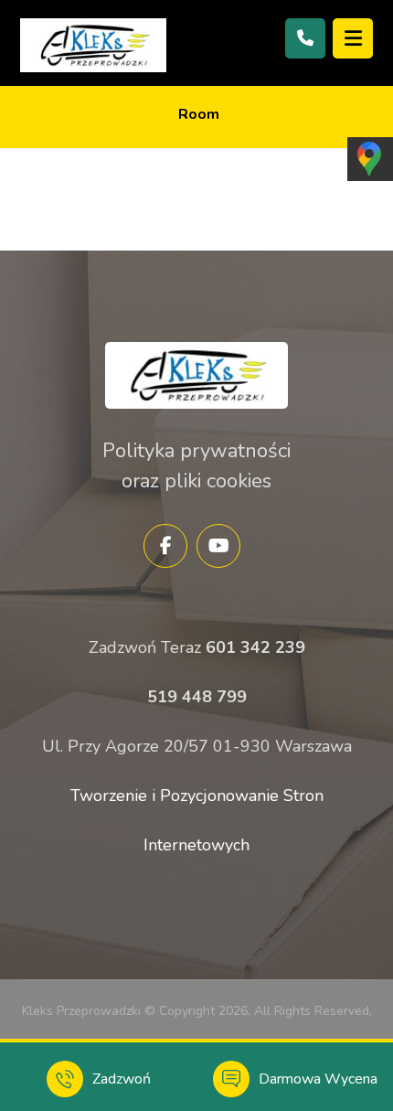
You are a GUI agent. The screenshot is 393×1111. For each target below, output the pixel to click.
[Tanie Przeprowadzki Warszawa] (93, 45)
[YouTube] (218, 546)
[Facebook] (165, 546)
